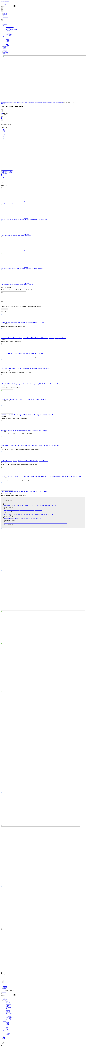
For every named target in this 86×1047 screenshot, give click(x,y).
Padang (7, 1028)
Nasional (8, 1002)
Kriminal (8, 1010)
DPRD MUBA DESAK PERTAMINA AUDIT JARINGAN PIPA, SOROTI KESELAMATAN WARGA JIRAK (29, 514)
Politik (7, 1005)
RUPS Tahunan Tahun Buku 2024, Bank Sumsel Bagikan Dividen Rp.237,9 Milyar (18, 252)
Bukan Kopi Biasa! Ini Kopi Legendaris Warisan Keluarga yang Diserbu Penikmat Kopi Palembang (22, 268)
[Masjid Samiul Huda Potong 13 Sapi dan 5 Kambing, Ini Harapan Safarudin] (12, 283)
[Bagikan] (2, 120)
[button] (14, 6)
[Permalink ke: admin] (2, 111)
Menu (4, 1000)
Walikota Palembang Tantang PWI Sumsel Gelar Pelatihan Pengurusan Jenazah (24, 461)
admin (2, 113)
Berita (7, 1001)
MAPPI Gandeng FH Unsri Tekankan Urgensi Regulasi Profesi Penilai (16, 235)
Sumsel (7, 1023)
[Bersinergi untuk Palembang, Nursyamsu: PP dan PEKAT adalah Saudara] (12, 201)
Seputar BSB (8, 1016)
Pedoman (5, 15)
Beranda (5, 999)
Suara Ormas (8, 1018)
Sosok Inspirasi (9, 1017)
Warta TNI (8, 1011)
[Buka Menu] (2, 10)
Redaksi (5, 14)
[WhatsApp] (3, 136)
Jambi (7, 1027)
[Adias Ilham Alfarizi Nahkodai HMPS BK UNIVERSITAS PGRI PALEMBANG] (7, 490)
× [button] (1, 993)
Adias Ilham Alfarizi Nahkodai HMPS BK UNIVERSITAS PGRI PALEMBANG (25, 491)
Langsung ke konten (5, 1)
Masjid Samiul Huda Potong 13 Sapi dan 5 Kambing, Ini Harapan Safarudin (17, 284)
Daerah (4, 1021)
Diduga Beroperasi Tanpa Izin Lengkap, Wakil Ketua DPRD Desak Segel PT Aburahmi (23, 510)
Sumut (7, 1024)
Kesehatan (8, 1008)
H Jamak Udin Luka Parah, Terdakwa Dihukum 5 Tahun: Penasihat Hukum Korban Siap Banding (30, 445)
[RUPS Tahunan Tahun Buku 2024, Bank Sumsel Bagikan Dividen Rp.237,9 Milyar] (12, 250)
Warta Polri (8, 1019)
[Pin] (4, 134)
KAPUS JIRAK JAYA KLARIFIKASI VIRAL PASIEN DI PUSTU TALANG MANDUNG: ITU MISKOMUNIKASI (30, 505)
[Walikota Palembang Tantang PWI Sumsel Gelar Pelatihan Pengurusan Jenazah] (7, 459)
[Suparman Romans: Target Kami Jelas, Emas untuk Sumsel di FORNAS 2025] (7, 428)
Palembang (3, 103)
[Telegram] (3, 133)
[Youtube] (3, 981)
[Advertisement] (43, 91)
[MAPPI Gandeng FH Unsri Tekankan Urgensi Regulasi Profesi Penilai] (12, 234)
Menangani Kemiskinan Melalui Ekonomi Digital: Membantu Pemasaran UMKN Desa (22, 518)
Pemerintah (8, 1004)
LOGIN (5, 13)
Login (4, 997)
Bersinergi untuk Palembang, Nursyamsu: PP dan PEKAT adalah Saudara (16, 203)
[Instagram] (3, 980)
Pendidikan (8, 1007)
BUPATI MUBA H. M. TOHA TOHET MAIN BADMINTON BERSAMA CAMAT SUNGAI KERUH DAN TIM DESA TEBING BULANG (35, 523)
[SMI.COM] (3, 4)
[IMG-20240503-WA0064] (6, 171)
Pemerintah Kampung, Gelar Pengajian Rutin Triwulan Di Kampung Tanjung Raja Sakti (27, 415)
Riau (7, 1029)
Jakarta (7, 1022)
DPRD (7, 1006)
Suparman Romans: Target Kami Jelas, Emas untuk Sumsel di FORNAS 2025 (24, 430)
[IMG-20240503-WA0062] (6, 170)
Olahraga (8, 1012)
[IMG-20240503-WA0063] (6, 172)
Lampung (8, 1025)
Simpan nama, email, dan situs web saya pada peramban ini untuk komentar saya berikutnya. (21, 306)
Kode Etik (5, 17)
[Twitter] (4, 131)
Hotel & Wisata (9, 1013)
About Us (5, 1030)
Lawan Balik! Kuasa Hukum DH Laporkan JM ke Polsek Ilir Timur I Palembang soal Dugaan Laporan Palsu (24, 219)
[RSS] (3, 983)
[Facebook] (3, 129)
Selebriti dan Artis (10, 1014)
